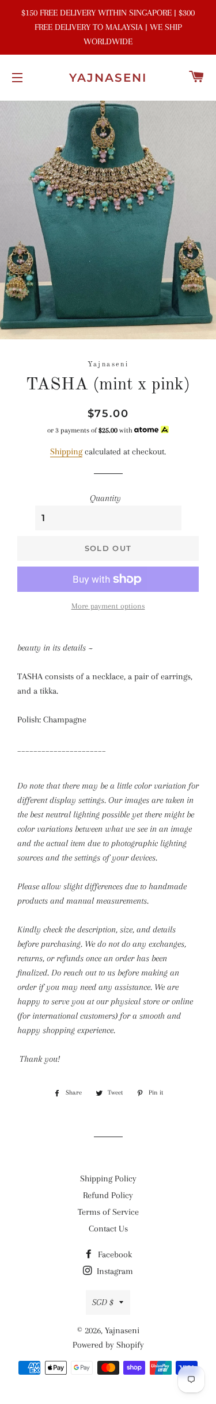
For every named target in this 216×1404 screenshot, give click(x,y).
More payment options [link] (108, 606)
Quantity (105, 498)
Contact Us (108, 1228)
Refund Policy (108, 1195)
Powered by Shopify (108, 1345)
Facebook (114, 1254)
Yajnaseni (108, 78)
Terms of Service (108, 1212)
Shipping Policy (108, 1178)
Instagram (113, 1271)
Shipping (66, 451)
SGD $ (102, 1302)
